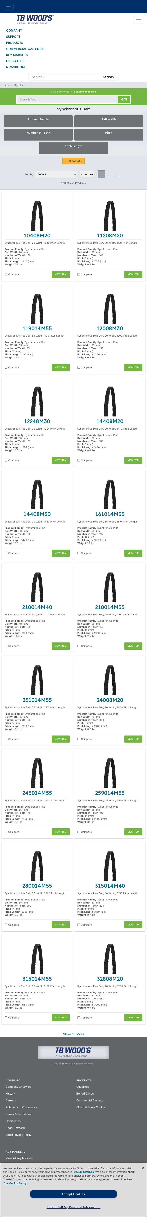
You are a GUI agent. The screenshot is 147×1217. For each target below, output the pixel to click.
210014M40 (37, 607)
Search (108, 77)
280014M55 (37, 885)
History (10, 1093)
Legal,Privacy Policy (18, 1134)
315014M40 (110, 885)
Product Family (14, 249)
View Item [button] (60, 274)
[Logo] (35, 19)
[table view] (118, 174)
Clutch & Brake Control (90, 1107)
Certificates (13, 1121)
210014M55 (110, 607)
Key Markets (17, 55)
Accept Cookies (73, 1194)
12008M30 (110, 328)
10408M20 (37, 235)
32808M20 (110, 978)
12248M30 (37, 421)
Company (14, 30)
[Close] (143, 1168)
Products (14, 43)
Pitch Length (12, 261)
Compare (87, 174)
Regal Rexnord (15, 1127)
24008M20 (110, 700)
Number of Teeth (15, 255)
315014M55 (37, 978)
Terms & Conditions (18, 1114)
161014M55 (110, 514)
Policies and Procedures (21, 1107)
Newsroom (15, 67)
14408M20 (109, 421)
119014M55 (37, 328)
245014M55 (37, 792)
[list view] (110, 174)
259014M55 (110, 792)
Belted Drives (85, 1093)
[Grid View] (101, 174)
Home (6, 85)
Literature (15, 61)
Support (13, 37)
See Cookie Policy (15, 1183)
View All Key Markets (19, 1158)
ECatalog (19, 85)
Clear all (75, 160)
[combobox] (65, 76)
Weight (9, 264)
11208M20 (110, 235)
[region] (73, 1190)
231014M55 (37, 700)
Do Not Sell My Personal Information (73, 1207)
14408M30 (37, 514)
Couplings (82, 1086)
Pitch (8, 258)
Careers (11, 1100)
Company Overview (18, 1086)
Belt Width (11, 252)
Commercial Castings (25, 49)
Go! (124, 99)
